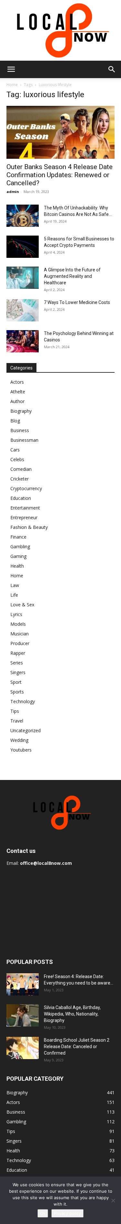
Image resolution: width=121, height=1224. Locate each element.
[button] (11, 69)
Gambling (20, 546)
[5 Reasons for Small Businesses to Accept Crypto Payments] (22, 247)
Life (14, 595)
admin (12, 191)
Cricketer (19, 479)
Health (17, 566)
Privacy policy (67, 1213)
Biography (21, 411)
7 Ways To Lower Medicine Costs (77, 302)
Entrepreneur (23, 517)
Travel (16, 721)
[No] (113, 1200)
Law (14, 585)
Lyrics (16, 614)
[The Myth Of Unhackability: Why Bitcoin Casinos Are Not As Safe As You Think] (22, 216)
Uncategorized (25, 730)
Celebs (17, 459)
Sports (17, 692)
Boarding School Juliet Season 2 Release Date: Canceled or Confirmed (76, 1046)
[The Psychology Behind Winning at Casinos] (22, 341)
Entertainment (25, 508)
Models (18, 624)
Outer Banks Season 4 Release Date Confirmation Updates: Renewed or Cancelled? (59, 175)
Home (12, 84)
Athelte (17, 392)
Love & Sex (22, 605)
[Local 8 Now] (60, 30)
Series (16, 663)
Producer (19, 643)
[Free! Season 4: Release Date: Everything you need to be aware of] (22, 984)
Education (20, 498)
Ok (42, 1213)
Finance (18, 537)
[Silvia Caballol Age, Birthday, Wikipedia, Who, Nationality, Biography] (22, 1015)
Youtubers (21, 750)
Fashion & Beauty (29, 527)
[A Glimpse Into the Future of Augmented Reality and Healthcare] (22, 278)
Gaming (18, 556)
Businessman (24, 440)
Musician (19, 634)
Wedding (19, 740)
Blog (15, 421)
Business (19, 430)
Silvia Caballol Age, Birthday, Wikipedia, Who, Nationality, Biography (72, 1014)
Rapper (17, 653)
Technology (22, 701)
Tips (14, 711)
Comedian (21, 469)
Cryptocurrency (26, 488)
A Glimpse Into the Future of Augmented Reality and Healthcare (72, 276)
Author (17, 401)
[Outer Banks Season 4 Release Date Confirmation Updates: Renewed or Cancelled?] (60, 132)
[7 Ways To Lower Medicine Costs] (22, 310)
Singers (17, 672)
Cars (15, 450)
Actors (17, 382)
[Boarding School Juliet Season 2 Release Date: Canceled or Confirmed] (22, 1048)
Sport (16, 682)
